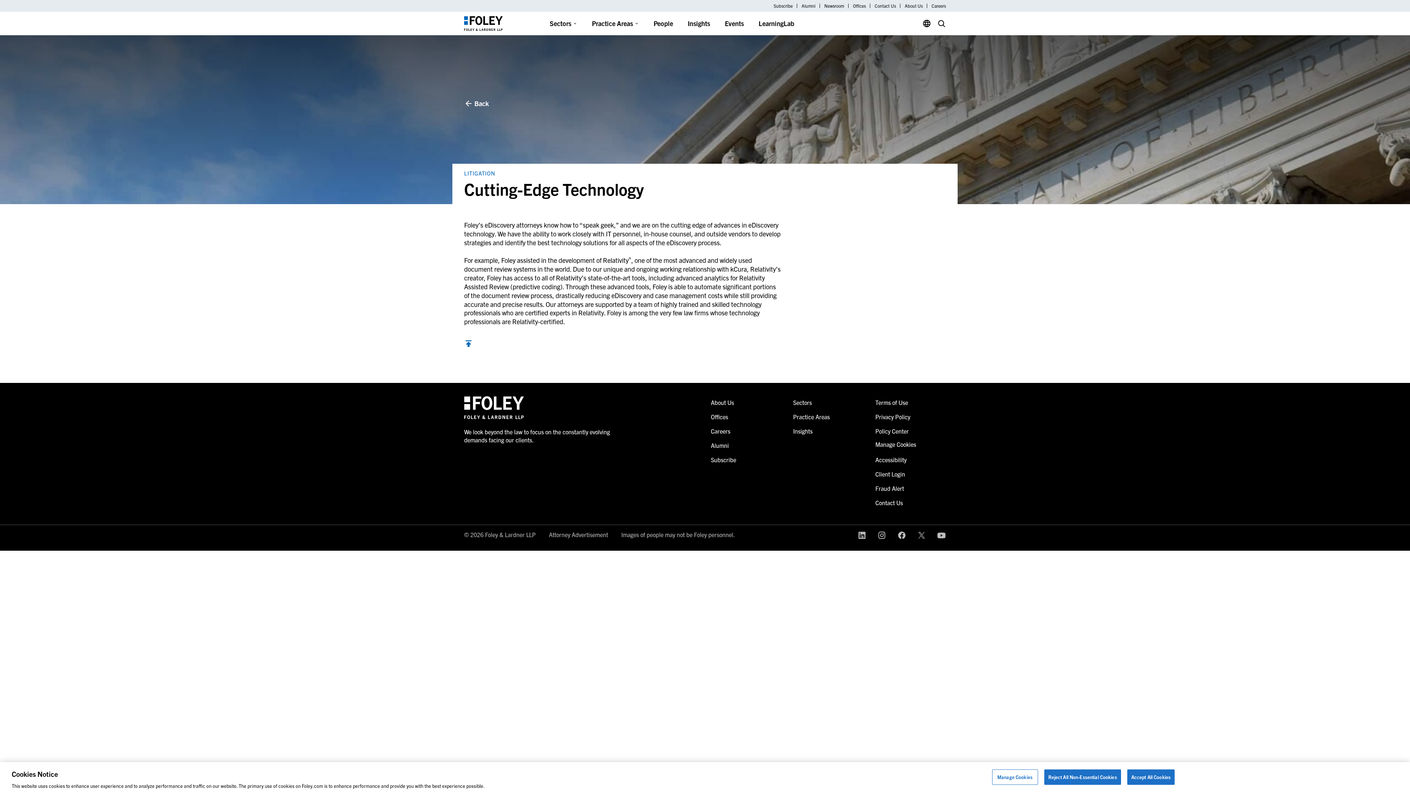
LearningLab (776, 23)
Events (734, 23)
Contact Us (885, 6)
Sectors (560, 23)
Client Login (890, 474)
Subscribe (783, 6)
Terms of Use (891, 402)
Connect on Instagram (882, 535)
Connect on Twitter (921, 535)
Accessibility (891, 459)
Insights (699, 23)
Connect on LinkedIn (862, 535)
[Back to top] (468, 344)
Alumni (809, 6)
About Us (914, 6)
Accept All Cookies (1151, 777)
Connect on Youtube (941, 535)
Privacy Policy (892, 416)
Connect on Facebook (901, 535)
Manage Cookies (1015, 777)
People (663, 23)
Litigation (479, 173)
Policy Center (892, 431)
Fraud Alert (889, 488)
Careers (939, 6)
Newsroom (834, 6)
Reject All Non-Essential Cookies (1082, 777)
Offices (859, 6)
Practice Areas (612, 23)
